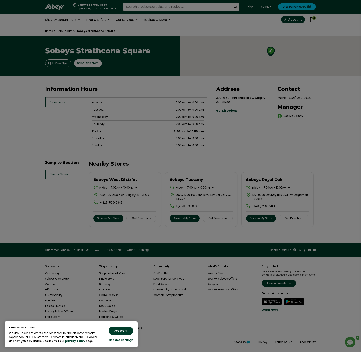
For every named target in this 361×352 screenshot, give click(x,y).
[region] (71, 334)
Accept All (120, 331)
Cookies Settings (121, 340)
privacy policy (75, 341)
